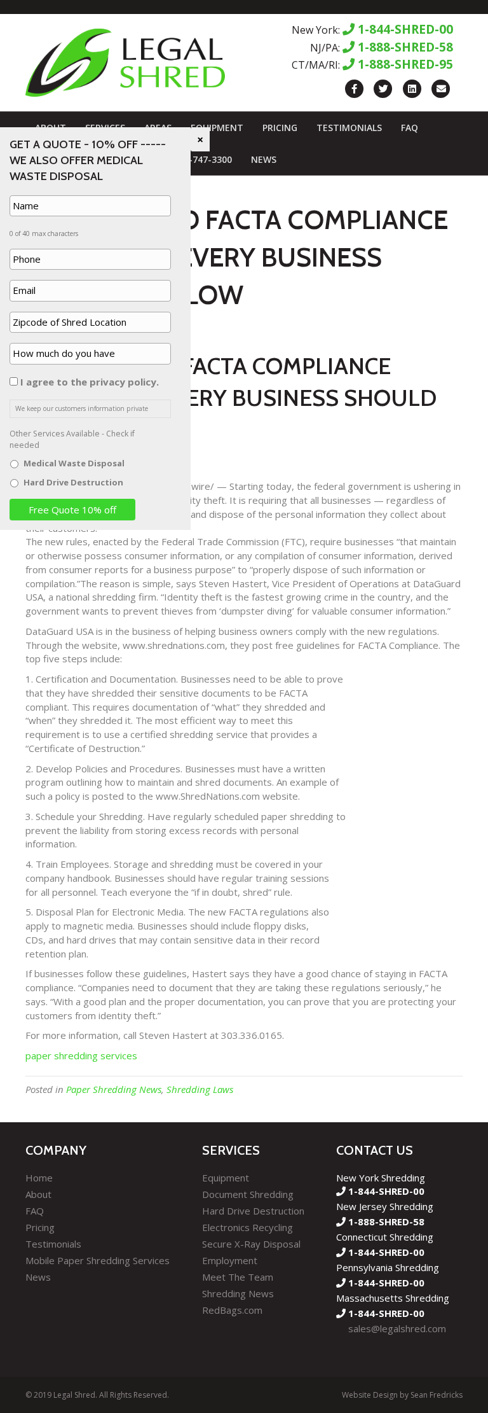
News (263, 159)
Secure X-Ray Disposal (251, 1243)
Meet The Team (237, 1276)
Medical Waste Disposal (74, 463)
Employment (229, 1260)
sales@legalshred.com (397, 1328)
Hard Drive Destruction (253, 1210)
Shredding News (238, 1293)
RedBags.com (232, 1310)
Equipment (217, 128)
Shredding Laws (199, 1089)
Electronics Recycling (247, 1227)
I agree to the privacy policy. (89, 381)
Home (39, 1177)
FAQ (409, 128)
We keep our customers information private (81, 408)
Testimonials (349, 128)
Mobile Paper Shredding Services (97, 1260)
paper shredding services (81, 1055)
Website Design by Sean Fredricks (402, 1394)
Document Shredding (248, 1194)
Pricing (279, 128)
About (38, 1194)
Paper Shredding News (113, 1089)
